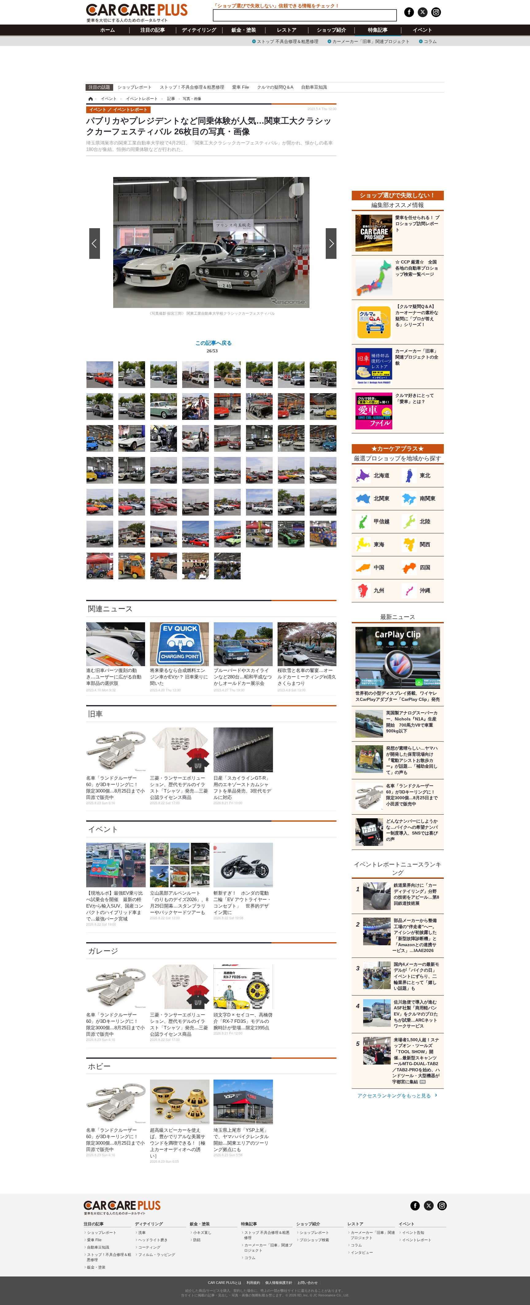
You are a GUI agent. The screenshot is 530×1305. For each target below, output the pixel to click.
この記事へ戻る (213, 346)
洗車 (142, 1232)
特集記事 (378, 30)
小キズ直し (202, 1232)
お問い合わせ (308, 1282)
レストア (287, 30)
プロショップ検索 (314, 1240)
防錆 (197, 1240)
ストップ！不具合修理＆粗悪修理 (192, 87)
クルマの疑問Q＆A (275, 87)
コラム (430, 41)
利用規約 (253, 1282)
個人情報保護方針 (278, 1282)
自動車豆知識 (314, 87)
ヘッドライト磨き (153, 1240)
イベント (422, 30)
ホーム (107, 30)
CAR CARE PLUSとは (224, 1282)
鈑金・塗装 (244, 30)
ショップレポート (134, 87)
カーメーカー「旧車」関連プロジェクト (371, 41)
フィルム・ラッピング (156, 1255)
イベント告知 (413, 1232)
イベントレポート (417, 1240)
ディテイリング (199, 30)
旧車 (95, 714)
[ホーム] (89, 99)
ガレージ (103, 951)
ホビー (99, 1066)
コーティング (149, 1247)
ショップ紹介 (331, 30)
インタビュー (362, 1252)
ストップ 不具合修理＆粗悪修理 (287, 41)
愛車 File (240, 87)
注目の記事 (152, 30)
